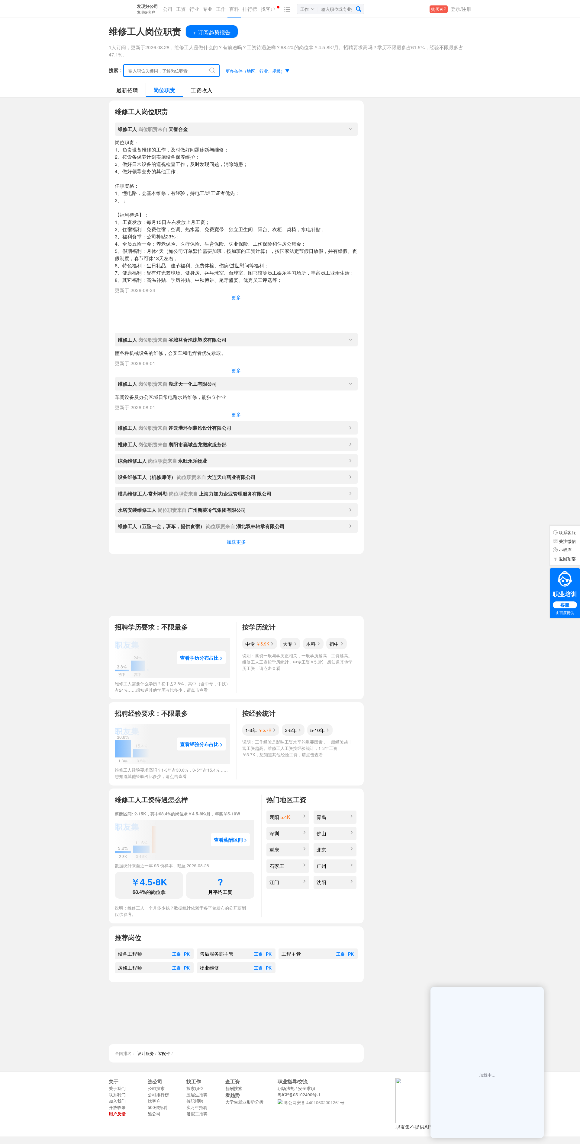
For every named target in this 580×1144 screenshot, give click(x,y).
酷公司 (154, 1114)
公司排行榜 (158, 1094)
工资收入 (201, 90)
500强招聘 (158, 1107)
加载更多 (236, 541)
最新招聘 (127, 90)
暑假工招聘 (197, 1114)
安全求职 (306, 1088)
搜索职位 (194, 1088)
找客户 (154, 1101)
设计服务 (145, 1053)
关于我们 (117, 1088)
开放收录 (117, 1107)
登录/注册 (461, 8)
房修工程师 (130, 967)
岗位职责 (164, 90)
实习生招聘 (197, 1107)
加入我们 (117, 1101)
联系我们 (117, 1094)
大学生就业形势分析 (244, 1102)
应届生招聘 (197, 1094)
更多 (236, 297)
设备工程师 (130, 953)
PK (187, 954)
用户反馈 (117, 1114)
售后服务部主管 (217, 953)
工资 (176, 954)
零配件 (164, 1053)
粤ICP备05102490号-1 (299, 1094)
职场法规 (286, 1088)
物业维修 (209, 967)
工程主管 (291, 953)
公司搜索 (156, 1088)
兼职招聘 (194, 1101)
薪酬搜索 (233, 1088)
